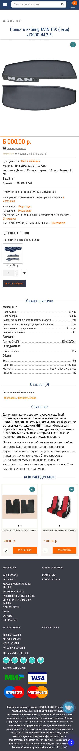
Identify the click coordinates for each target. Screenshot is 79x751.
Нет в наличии (15, 283)
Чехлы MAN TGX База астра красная (59, 530)
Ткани (6, 611)
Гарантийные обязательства (19, 595)
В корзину (26, 550)
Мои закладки (11, 643)
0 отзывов (20, 153)
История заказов (12, 639)
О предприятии (11, 607)
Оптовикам (9, 579)
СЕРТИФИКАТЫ (10, 620)
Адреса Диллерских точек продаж (17, 585)
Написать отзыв (37, 153)
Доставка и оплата (13, 591)
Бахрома (7, 616)
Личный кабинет (12, 635)
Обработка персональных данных (17, 602)
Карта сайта (49, 575)
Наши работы (10, 575)
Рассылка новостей (14, 647)
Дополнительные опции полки (21, 239)
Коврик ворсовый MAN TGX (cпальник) (20, 530)
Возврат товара (51, 579)
